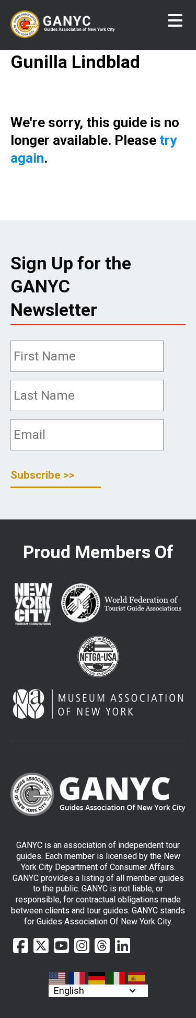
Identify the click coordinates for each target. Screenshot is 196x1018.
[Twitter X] (41, 946)
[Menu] (175, 20)
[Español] (137, 978)
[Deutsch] (97, 978)
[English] (57, 978)
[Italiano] (117, 978)
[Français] (77, 978)
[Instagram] (81, 946)
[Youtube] (61, 946)
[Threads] (102, 946)
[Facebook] (20, 946)
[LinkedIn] (122, 946)
